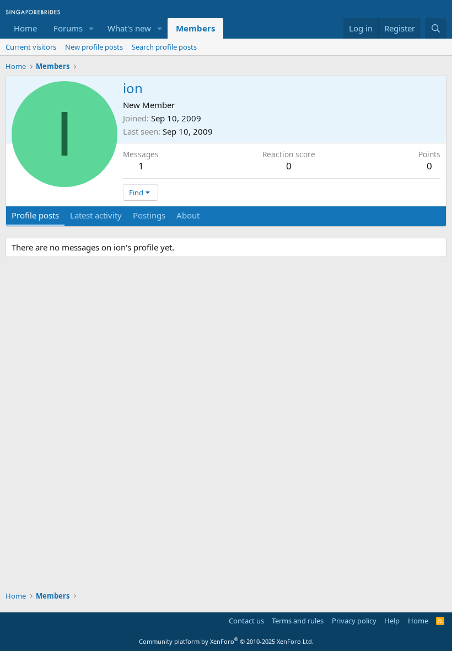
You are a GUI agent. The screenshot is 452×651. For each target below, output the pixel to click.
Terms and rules (298, 621)
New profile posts (94, 47)
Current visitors (31, 47)
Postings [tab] (149, 215)
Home (25, 28)
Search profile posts (164, 47)
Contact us (246, 621)
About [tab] (188, 215)
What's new (129, 28)
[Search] (435, 28)
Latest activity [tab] (96, 215)
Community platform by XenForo (226, 641)
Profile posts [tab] (35, 215)
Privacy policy (354, 621)
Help (392, 621)
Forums (68, 28)
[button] (91, 28)
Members (195, 28)
